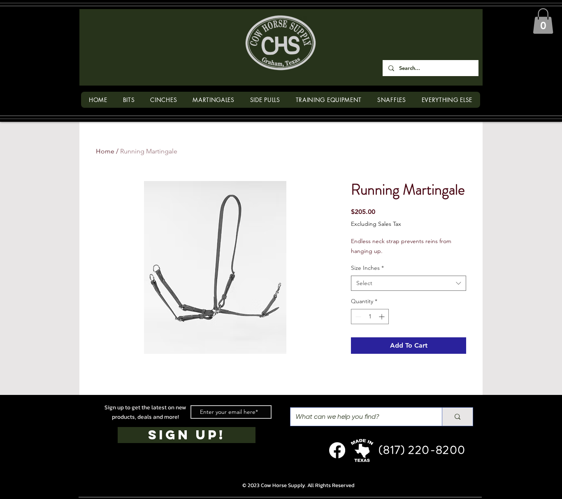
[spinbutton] (369, 316)
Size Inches (367, 268)
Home (105, 151)
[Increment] (382, 316)
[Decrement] (357, 316)
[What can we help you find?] (457, 417)
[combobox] (408, 283)
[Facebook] (337, 450)
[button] (543, 21)
